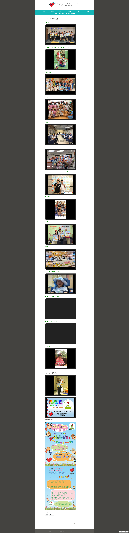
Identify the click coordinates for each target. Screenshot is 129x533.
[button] (58, 41)
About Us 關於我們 (50, 11)
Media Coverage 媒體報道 (70, 13)
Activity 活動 (58, 11)
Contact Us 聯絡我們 (67, 11)
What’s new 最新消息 (85, 11)
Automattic (76, 531)
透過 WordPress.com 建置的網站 (56, 531)
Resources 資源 (76, 11)
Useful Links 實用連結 (59, 13)
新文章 (75, 524)
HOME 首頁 (43, 11)
